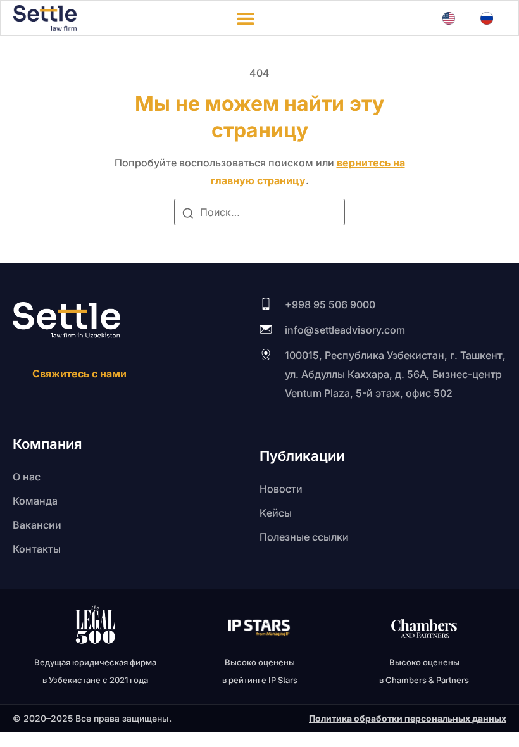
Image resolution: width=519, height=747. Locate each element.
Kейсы (276, 512)
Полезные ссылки (304, 536)
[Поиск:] (259, 212)
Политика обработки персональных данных (407, 718)
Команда (35, 500)
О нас (27, 476)
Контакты (37, 549)
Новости (281, 488)
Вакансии (37, 524)
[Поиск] (188, 215)
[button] (245, 18)
